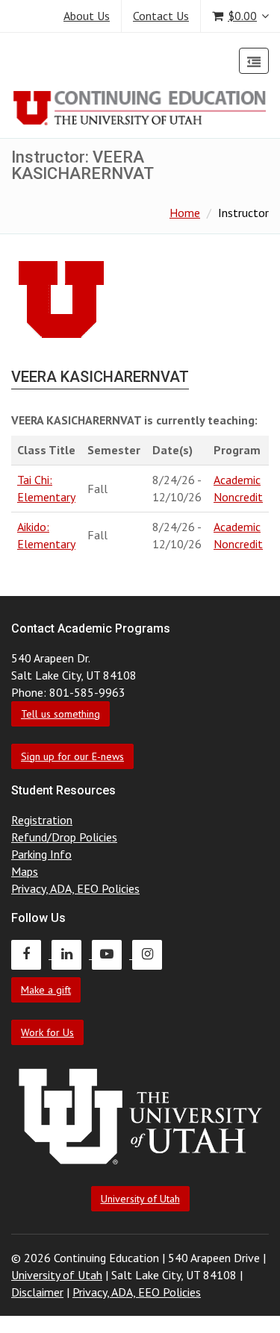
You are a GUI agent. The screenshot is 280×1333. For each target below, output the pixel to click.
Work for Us (47, 1032)
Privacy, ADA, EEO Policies (75, 888)
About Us (86, 15)
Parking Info (41, 854)
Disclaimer (37, 1292)
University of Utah (140, 1198)
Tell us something (60, 714)
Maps (24, 871)
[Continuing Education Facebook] (31, 954)
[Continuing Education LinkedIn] (72, 954)
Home (184, 212)
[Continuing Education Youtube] (112, 954)
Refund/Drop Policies (64, 836)
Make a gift (46, 990)
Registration (41, 819)
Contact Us (161, 15)
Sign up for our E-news (72, 756)
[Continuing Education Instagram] (150, 954)
